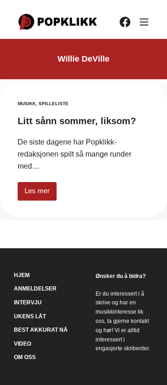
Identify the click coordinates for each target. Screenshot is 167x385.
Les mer (41, 193)
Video (22, 344)
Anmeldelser (35, 288)
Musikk (27, 103)
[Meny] (144, 22)
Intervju (28, 302)
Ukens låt (30, 316)
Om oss (25, 357)
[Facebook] (125, 22)
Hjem (22, 275)
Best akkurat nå (41, 330)
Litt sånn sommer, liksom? (77, 121)
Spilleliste (54, 103)
